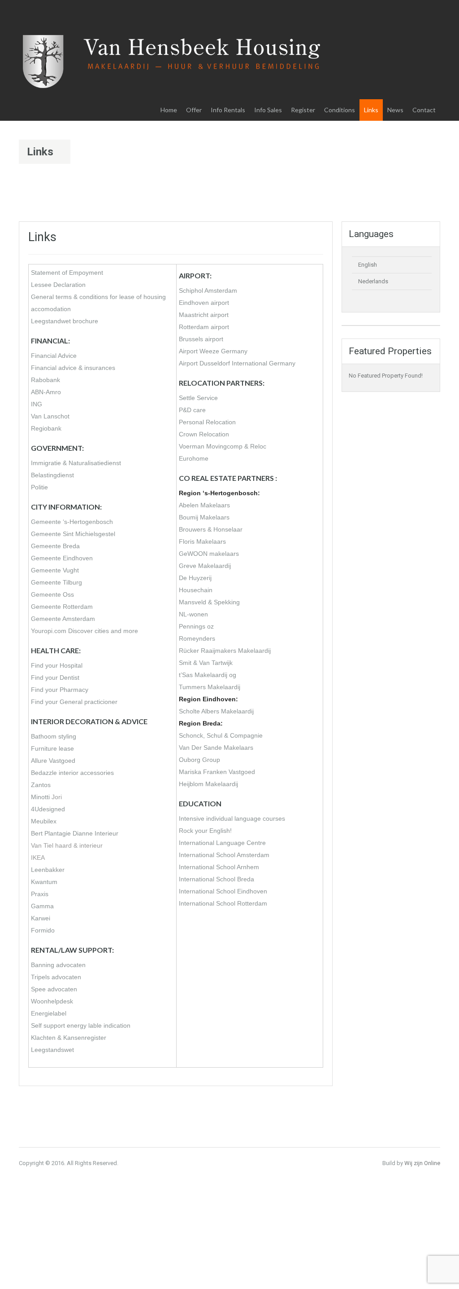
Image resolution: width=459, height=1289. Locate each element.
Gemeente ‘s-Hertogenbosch (72, 521)
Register (303, 110)
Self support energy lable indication (80, 1025)
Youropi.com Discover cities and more (84, 630)
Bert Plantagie (51, 833)
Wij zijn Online (422, 1163)
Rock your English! (205, 830)
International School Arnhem (219, 867)
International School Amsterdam (224, 854)
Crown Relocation (204, 434)
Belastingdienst (52, 475)
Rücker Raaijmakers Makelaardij (225, 650)
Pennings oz (196, 626)
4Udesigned (48, 809)
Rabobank (45, 379)
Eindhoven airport (204, 302)
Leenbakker (48, 869)
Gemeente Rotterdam (62, 606)
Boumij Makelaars (204, 517)
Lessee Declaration (58, 284)
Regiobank (46, 428)
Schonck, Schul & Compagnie (221, 735)
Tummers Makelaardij (209, 687)
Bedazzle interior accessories (72, 772)
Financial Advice (54, 355)
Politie (39, 487)
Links (371, 110)
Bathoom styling (53, 736)
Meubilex (43, 821)
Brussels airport (201, 339)
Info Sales (268, 110)
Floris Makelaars (202, 541)
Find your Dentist (55, 677)
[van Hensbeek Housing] (173, 71)
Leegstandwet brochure (64, 321)
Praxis (39, 893)
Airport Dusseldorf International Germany (237, 363)
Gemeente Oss (52, 594)
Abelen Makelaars (204, 505)
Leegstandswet (52, 1049)
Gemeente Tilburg (56, 582)
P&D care (192, 410)
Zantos (41, 784)
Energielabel (48, 1013)
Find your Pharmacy (59, 689)
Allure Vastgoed (53, 760)
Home (168, 110)
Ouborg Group (199, 759)
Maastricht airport (204, 314)
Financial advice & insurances (73, 367)
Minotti (40, 797)
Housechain (195, 590)
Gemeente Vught (55, 570)
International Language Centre (222, 842)
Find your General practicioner (74, 701)
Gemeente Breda (55, 546)
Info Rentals (228, 110)
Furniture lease (52, 748)
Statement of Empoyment (67, 272)
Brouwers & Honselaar (210, 529)
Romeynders (197, 638)
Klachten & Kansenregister (68, 1037)
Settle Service (198, 397)
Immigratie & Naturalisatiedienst (76, 462)
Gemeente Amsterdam (63, 618)
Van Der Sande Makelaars (216, 747)
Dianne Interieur (95, 833)
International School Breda (216, 879)
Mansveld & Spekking (209, 602)
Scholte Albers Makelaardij (216, 711)
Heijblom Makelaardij (208, 783)
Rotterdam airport (204, 326)
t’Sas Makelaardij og (207, 674)
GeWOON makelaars (209, 553)
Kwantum (44, 881)
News (395, 110)
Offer (194, 110)
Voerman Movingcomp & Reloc (222, 446)
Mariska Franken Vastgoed (217, 771)
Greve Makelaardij (205, 565)
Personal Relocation (207, 422)
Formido (43, 930)
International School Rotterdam (223, 903)
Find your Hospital (56, 665)
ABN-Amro (46, 392)
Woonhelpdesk (52, 1001)
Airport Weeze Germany (213, 351)
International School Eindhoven (223, 891)
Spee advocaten (54, 989)
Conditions (339, 110)
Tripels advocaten (56, 977)
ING (36, 404)
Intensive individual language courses (232, 818)
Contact (424, 110)
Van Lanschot (50, 416)
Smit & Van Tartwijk (206, 662)
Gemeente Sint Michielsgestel (73, 533)
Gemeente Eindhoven (62, 558)
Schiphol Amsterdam (208, 290)
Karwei (40, 918)
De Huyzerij (195, 577)
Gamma (42, 906)
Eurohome (193, 458)
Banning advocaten (58, 964)
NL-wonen (193, 614)
